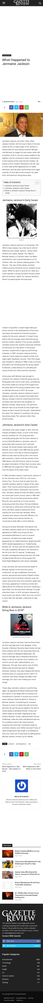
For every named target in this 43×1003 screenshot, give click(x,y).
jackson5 (11, 744)
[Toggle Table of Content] (36, 182)
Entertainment (7, 55)
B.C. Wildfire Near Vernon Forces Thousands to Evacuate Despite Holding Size (27, 895)
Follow (36, 945)
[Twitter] (16, 107)
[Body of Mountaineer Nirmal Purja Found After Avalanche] (7, 885)
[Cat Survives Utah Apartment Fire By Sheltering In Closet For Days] (7, 864)
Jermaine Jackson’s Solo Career (17, 188)
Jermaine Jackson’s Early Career (17, 186)
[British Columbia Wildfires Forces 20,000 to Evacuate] (7, 854)
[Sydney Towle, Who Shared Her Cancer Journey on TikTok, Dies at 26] (7, 875)
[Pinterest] (21, 107)
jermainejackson (21, 744)
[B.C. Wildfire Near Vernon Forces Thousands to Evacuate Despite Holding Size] (7, 896)
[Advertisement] (21, 28)
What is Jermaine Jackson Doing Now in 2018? (20, 192)
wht (29, 744)
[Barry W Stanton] (21, 785)
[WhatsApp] (26, 107)
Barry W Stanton (9, 101)
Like (38, 941)
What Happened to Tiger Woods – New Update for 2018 (11, 769)
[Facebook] (11, 107)
